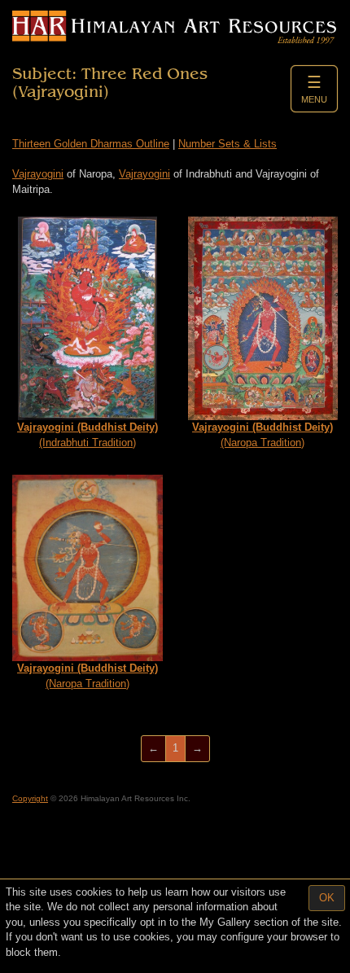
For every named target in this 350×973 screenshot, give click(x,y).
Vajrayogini (37, 174)
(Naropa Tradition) (262, 435)
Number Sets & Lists (227, 144)
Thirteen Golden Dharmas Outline (90, 144)
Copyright (30, 798)
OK (327, 898)
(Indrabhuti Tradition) (87, 435)
